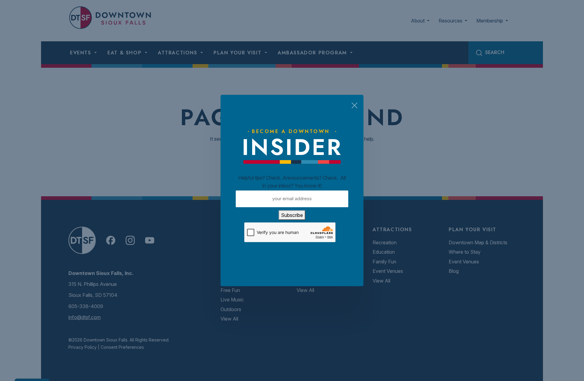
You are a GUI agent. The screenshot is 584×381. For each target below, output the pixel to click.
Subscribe (292, 215)
